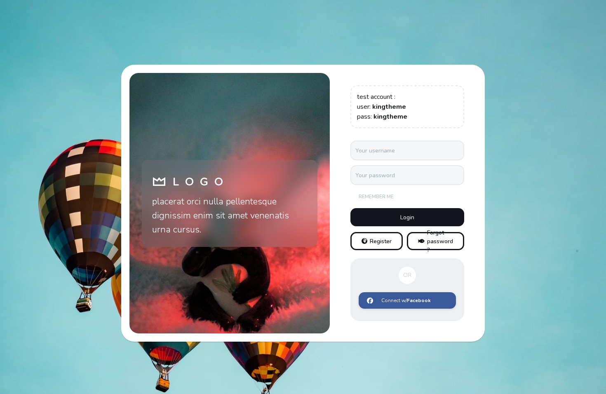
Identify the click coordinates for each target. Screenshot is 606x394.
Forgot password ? (440, 241)
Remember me (376, 196)
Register (381, 241)
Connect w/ (406, 300)
